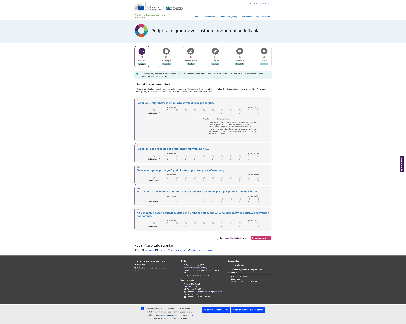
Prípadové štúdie (263, 16)
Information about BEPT (194, 265)
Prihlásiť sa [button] (267, 3)
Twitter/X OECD (190, 286)
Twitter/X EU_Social (192, 284)
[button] (137, 250)
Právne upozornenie (239, 276)
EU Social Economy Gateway (195, 267)
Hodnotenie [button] (210, 16)
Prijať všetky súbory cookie (216, 310)
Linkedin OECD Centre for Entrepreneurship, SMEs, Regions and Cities (203, 292)
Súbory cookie (236, 279)
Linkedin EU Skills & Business (198, 297)
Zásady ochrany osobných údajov (244, 281)
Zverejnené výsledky (228, 16)
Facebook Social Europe (196, 289)
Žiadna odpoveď (153, 112)
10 (258, 113)
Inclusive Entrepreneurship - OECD (198, 275)
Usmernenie (247, 16)
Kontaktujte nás (237, 265)
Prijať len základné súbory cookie (248, 310)
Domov (197, 16)
